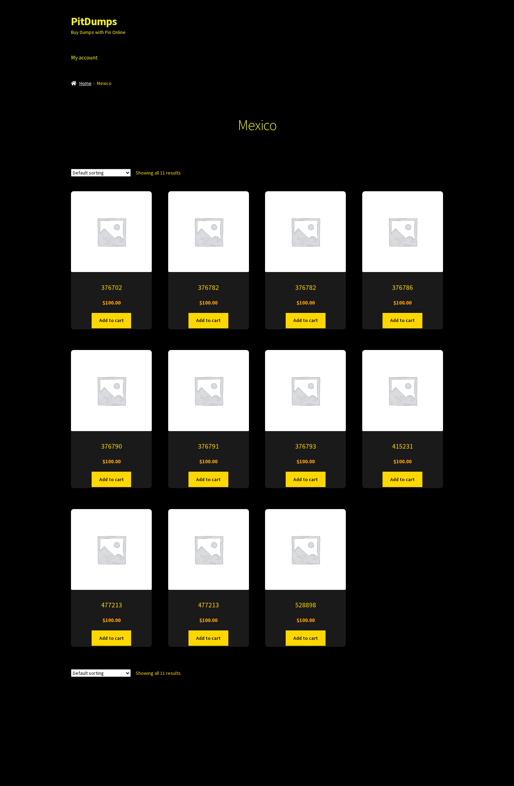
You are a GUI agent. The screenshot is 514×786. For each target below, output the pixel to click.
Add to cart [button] (111, 320)
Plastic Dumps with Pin (99, 745)
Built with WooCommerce (162, 745)
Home (85, 83)
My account (84, 57)
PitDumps (94, 21)
